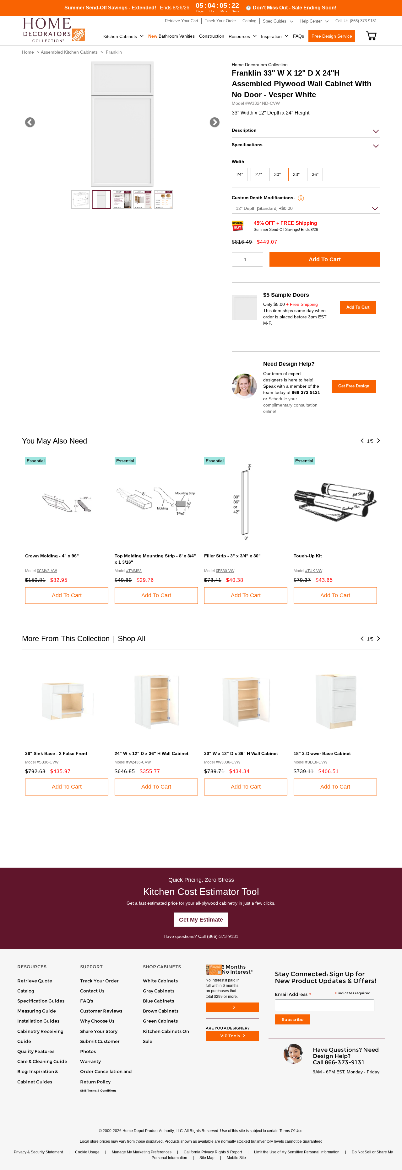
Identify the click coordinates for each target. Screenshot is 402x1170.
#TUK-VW (313, 571)
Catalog (25, 991)
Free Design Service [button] (332, 36)
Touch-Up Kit (308, 555)
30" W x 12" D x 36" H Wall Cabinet (241, 753)
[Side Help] (300, 197)
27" (258, 174)
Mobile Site (236, 1158)
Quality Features (35, 1051)
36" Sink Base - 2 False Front (56, 753)
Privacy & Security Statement (38, 1152)
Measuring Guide (36, 1011)
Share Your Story (98, 1031)
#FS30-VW (225, 571)
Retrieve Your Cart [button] (181, 21)
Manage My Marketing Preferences (141, 1152)
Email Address (322, 994)
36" (315, 174)
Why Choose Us (97, 1021)
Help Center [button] (311, 21)
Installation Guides (38, 1021)
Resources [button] (239, 36)
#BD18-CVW (316, 762)
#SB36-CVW (47, 762)
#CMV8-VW (47, 571)
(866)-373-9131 (222, 936)
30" (277, 174)
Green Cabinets (160, 1021)
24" (239, 174)
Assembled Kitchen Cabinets (69, 52)
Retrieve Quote (34, 981)
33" (296, 174)
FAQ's (86, 1001)
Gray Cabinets (158, 991)
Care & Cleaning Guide (42, 1061)
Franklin (114, 52)
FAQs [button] (298, 36)
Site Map (207, 1158)
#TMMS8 (134, 571)
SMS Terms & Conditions (98, 1090)
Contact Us (92, 991)
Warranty (90, 1061)
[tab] (306, 130)
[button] (371, 35)
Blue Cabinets (158, 1001)
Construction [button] (211, 36)
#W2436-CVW (138, 762)
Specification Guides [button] (40, 1001)
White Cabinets (160, 981)
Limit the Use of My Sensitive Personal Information (297, 1152)
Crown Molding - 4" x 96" (52, 555)
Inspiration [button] (271, 36)
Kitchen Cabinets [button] (120, 36)
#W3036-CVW (228, 762)
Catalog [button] (249, 21)
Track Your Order (99, 981)
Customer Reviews (101, 1011)
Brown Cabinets (160, 1011)
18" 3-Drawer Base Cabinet (322, 753)
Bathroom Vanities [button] (171, 36)
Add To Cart (325, 259)
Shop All (131, 638)
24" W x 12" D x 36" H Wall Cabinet (151, 753)
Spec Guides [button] (274, 21)
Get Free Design (353, 386)
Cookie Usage (87, 1152)
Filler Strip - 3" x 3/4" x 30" (232, 555)
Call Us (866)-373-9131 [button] (356, 21)
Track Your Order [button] (220, 21)
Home (28, 52)
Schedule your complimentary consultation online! (290, 405)
